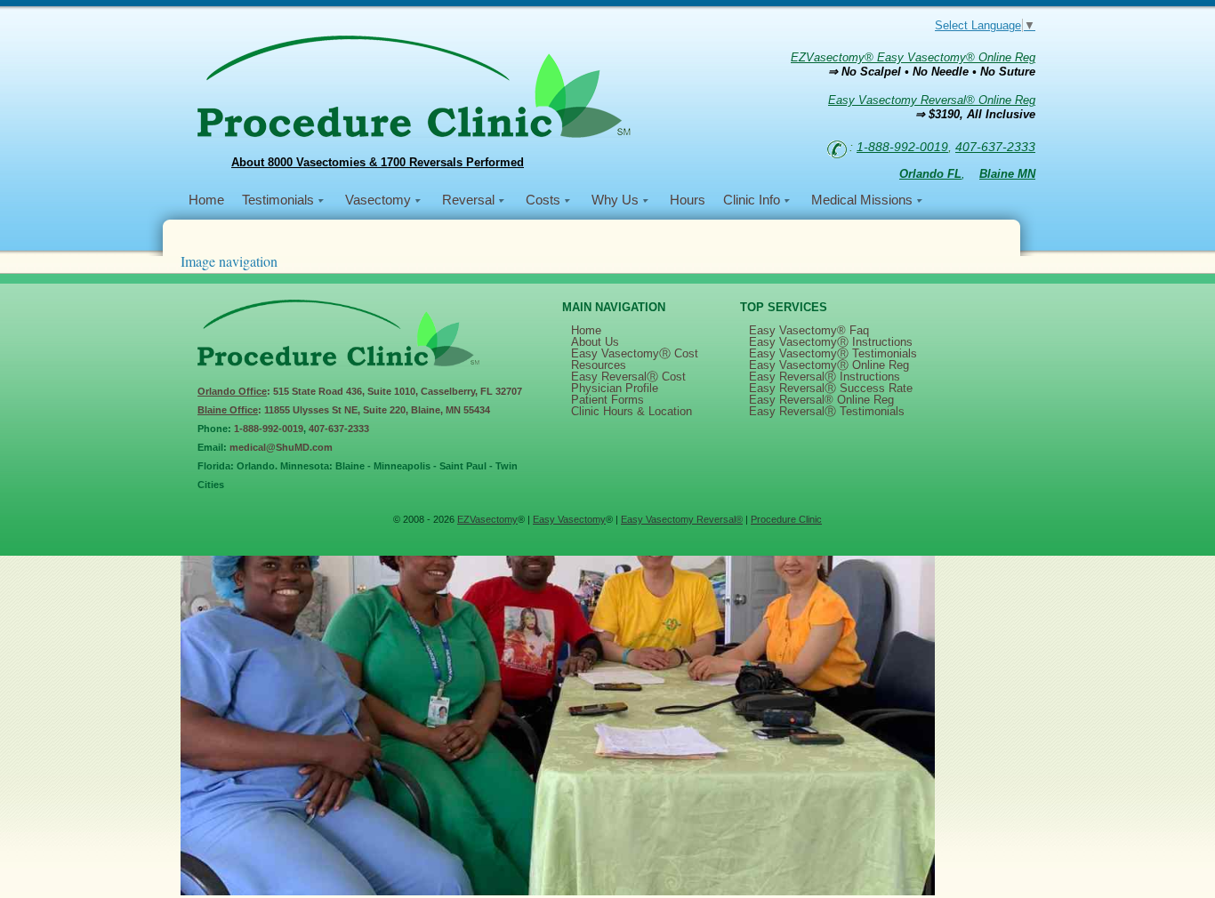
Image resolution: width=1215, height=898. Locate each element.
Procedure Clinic (786, 519)
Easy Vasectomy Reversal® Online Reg (931, 100)
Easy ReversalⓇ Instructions (824, 376)
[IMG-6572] (558, 891)
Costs (543, 199)
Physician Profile (614, 388)
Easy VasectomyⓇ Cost (634, 353)
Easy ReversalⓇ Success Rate (831, 388)
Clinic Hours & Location (631, 411)
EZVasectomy (487, 519)
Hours (687, 199)
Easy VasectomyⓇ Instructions (831, 342)
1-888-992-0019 (902, 147)
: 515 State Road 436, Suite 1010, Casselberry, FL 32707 (359, 391)
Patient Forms (607, 399)
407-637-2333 (995, 147)
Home (206, 199)
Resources (598, 365)
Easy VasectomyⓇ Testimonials (833, 353)
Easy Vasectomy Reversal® (682, 519)
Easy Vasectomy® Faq (809, 330)
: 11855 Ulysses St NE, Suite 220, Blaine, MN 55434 (343, 410)
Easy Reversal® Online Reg (821, 399)
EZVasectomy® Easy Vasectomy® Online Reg (913, 57)
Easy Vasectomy (569, 519)
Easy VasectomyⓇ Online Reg (829, 365)
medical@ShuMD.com (281, 447)
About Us (595, 342)
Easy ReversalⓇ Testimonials (827, 411)
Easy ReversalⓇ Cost (628, 376)
